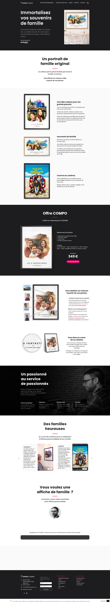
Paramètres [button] (103, 601)
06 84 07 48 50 (56, 522)
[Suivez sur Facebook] (24, 593)
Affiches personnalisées (46, 2)
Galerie (70, 2)
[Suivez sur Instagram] (27, 593)
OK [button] (108, 601)
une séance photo (77, 316)
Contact (82, 2)
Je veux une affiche (73, 261)
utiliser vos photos (83, 304)
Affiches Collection (61, 2)
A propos (76, 2)
